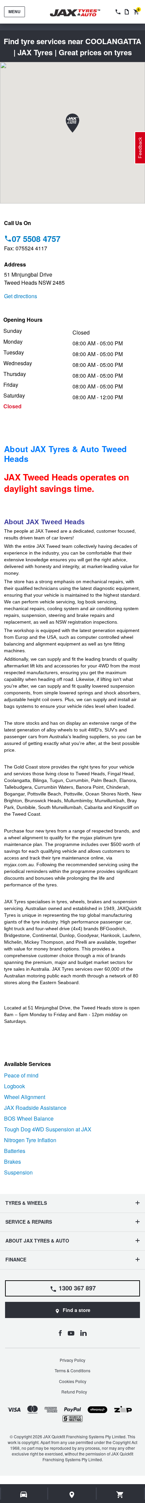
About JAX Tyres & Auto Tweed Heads (65, 453)
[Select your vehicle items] (24, 1494)
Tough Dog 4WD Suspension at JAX (47, 1129)
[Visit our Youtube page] (71, 1332)
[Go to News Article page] (127, 12)
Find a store (76, 1310)
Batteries (14, 1151)
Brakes (12, 1161)
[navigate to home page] (80, 13)
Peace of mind (21, 1075)
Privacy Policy (72, 1360)
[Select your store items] (72, 1494)
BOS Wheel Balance (29, 1118)
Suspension (18, 1172)
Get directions (20, 296)
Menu (14, 11)
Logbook (14, 1086)
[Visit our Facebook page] (60, 1332)
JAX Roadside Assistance (35, 1107)
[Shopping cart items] (120, 1494)
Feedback (140, 147)
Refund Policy (74, 1392)
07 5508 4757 (36, 238)
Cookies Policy (72, 1381)
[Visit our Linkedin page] (83, 1332)
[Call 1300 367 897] (117, 12)
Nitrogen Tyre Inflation (30, 1140)
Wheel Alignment (24, 1097)
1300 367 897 (77, 1288)
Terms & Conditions (72, 1370)
